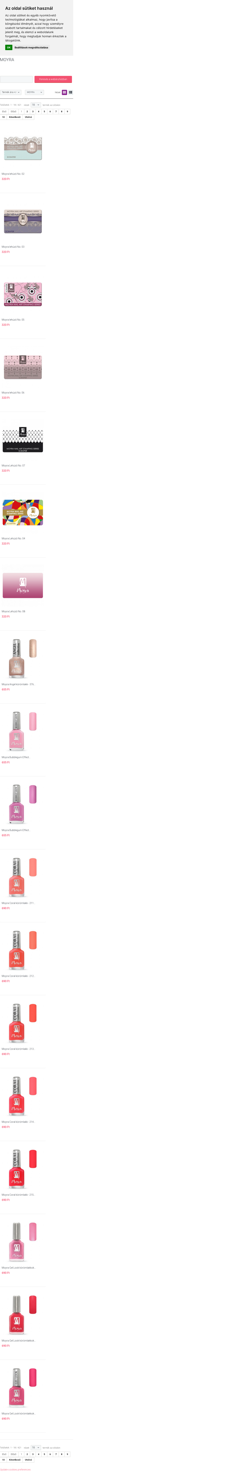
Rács (64, 92)
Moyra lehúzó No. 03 (13, 246)
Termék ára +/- (9, 92)
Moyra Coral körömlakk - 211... (18, 903)
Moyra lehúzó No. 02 (13, 173)
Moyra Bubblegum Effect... (16, 757)
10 (3, 117)
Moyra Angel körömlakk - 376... (18, 684)
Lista (70, 92)
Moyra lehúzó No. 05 (13, 319)
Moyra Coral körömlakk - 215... (18, 1194)
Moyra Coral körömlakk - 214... (18, 1121)
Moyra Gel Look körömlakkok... (19, 1267)
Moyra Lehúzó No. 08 (13, 611)
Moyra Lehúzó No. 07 (13, 465)
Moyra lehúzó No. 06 (13, 392)
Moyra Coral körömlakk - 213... (18, 1049)
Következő (14, 117)
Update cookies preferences (15, 1469)
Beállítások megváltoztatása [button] (31, 47)
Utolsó (28, 117)
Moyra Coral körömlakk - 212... (18, 976)
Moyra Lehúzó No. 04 (13, 538)
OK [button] (9, 47)
